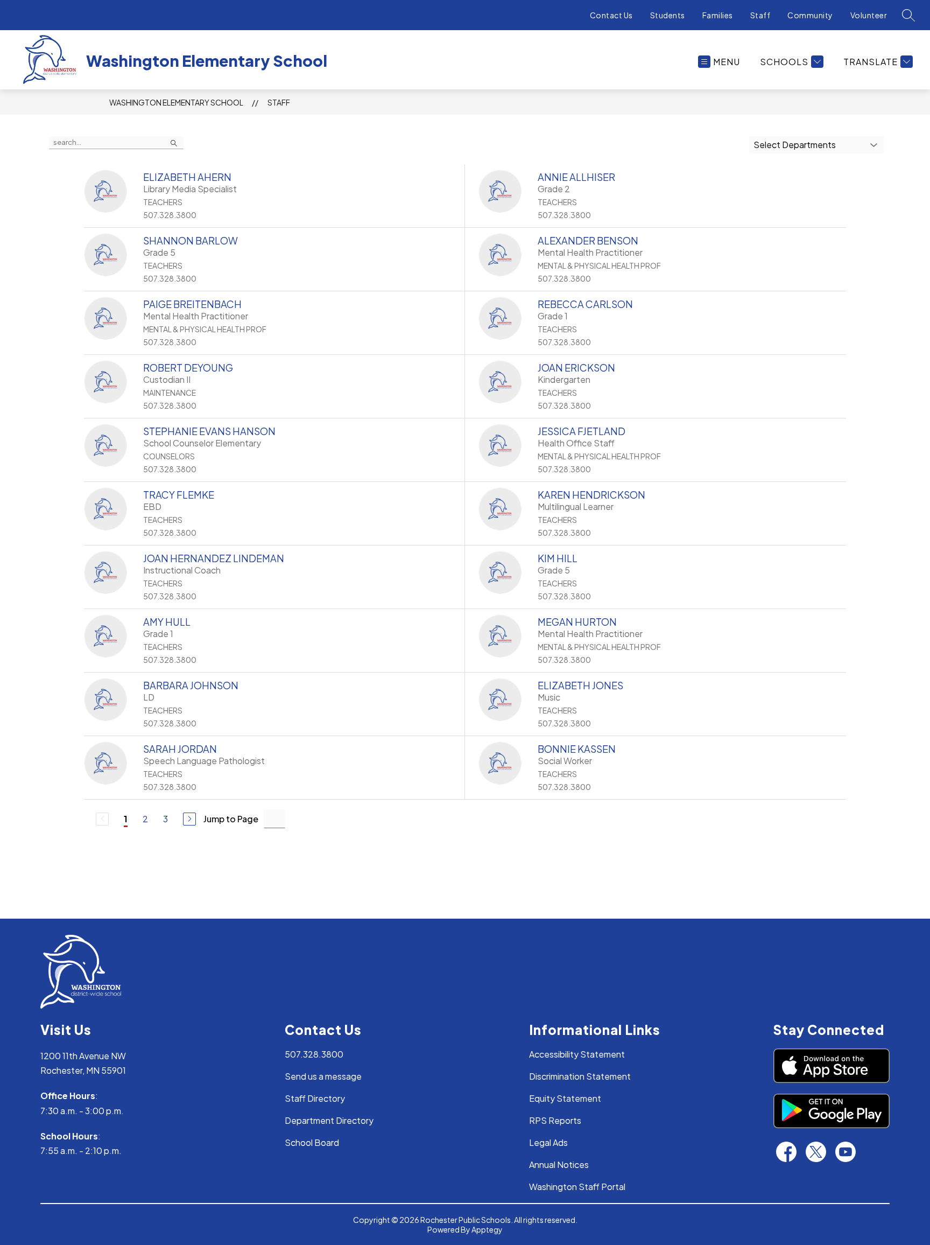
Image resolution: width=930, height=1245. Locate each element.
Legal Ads (548, 1142)
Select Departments (794, 144)
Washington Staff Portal (577, 1186)
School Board (312, 1142)
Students (667, 15)
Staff (760, 15)
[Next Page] (189, 819)
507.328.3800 (314, 1054)
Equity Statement (565, 1098)
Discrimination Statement (580, 1076)
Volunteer (868, 15)
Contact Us (611, 15)
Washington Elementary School (176, 102)
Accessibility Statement (577, 1054)
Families (717, 15)
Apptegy (487, 1229)
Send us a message (323, 1076)
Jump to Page (230, 818)
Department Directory (329, 1120)
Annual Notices (559, 1164)
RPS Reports (555, 1120)
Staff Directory (315, 1098)
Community (810, 15)
